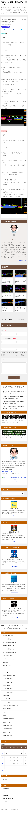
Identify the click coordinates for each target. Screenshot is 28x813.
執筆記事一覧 (22, 260)
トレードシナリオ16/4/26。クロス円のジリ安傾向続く (20, 295)
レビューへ (14, 515)
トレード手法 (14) (7, 702)
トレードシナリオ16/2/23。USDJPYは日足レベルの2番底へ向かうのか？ (21, 319)
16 (2, 760)
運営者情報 (5, 795)
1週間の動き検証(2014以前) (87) (10, 639)
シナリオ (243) (6, 672)
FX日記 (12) (5, 662)
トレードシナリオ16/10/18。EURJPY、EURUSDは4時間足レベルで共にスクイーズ (7, 280)
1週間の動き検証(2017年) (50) (10, 645)
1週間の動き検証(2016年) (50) (10, 642)
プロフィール (14, 459)
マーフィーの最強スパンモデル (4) (10, 705)
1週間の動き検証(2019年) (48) (10, 652)
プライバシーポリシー (8, 798)
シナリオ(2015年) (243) (8, 678)
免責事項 (5, 802)
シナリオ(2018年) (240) (8, 688)
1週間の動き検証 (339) (8, 635)
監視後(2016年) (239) (7, 725)
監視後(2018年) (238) (7, 732)
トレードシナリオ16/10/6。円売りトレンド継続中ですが (7, 309)
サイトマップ (6, 792)
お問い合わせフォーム (7, 471)
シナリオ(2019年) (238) (8, 692)
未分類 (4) (5, 712)
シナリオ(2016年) (5, 26)
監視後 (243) (5, 715)
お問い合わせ (6, 788)
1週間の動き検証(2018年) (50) (10, 649)
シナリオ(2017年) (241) (8, 685)
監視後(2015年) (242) (7, 722)
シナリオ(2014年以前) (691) (9, 675)
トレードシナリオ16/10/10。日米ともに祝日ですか (20, 309)
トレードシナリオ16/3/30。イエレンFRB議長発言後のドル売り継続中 (20, 280)
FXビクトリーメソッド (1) (9, 658)
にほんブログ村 (14, 481)
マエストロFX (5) (7, 708)
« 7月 (2, 770)
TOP (11, 625)
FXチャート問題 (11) (7, 655)
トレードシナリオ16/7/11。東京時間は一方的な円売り (7, 295)
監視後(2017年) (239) (7, 728)
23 (2, 763)
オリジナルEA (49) (7, 665)
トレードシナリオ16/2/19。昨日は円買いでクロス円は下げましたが (8, 319)
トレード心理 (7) (6, 698)
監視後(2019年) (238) (7, 735)
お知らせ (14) (6, 668)
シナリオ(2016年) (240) (8, 682)
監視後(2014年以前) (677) (9, 718)
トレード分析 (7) (6, 695)
